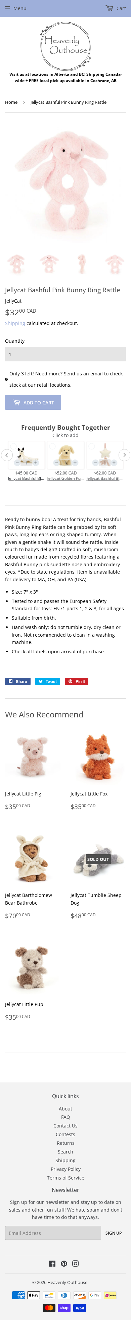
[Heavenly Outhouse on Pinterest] (64, 1264)
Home (11, 102)
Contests (65, 1134)
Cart (120, 8)
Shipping (15, 323)
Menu (20, 8)
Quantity (15, 341)
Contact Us (65, 1125)
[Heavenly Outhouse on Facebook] (52, 1264)
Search (65, 1151)
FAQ (65, 1117)
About (65, 1108)
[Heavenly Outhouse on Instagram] (75, 1264)
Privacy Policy (66, 1169)
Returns (66, 1143)
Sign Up (113, 1233)
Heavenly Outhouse (67, 1282)
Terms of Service (65, 1178)
